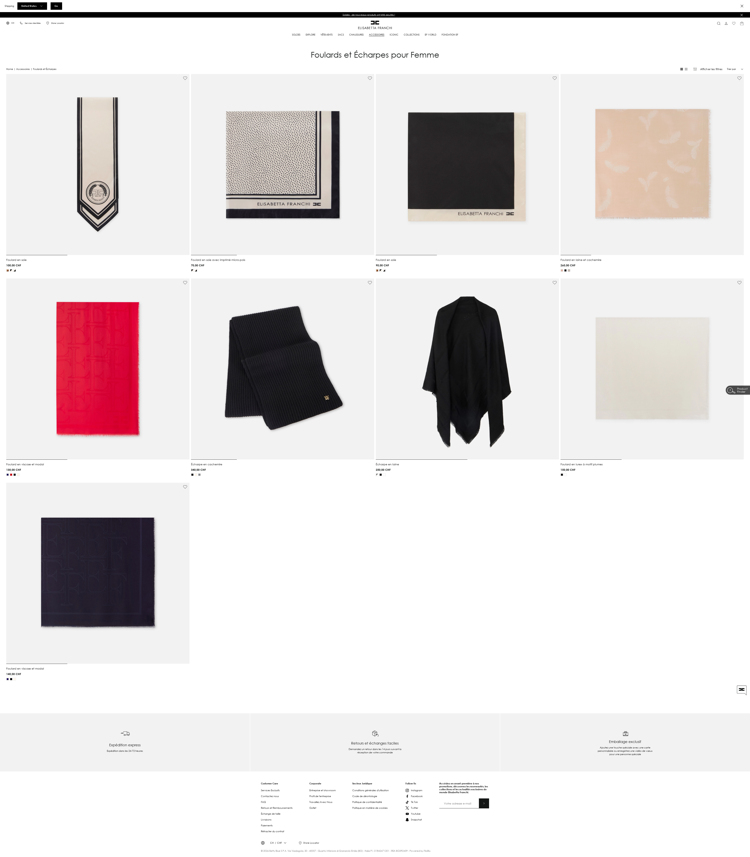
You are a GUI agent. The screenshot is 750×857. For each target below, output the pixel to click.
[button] (403, 425)
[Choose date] (454, 425)
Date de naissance (432, 422)
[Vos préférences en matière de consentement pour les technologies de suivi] (743, 850)
